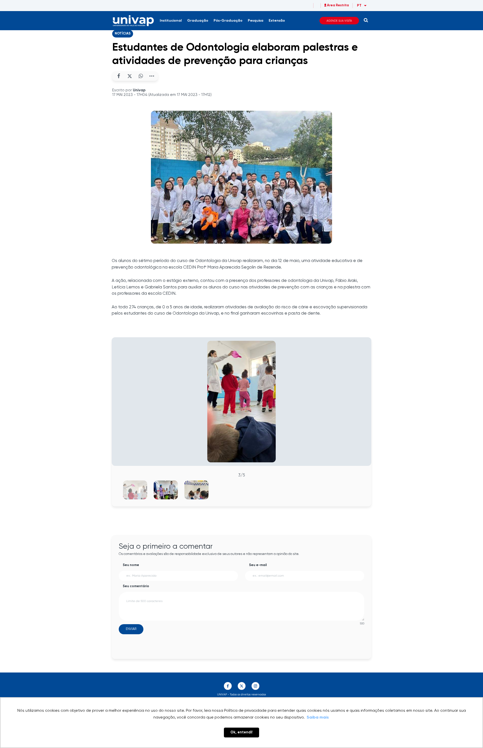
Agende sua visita (339, 20)
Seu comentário (136, 586)
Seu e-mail (258, 565)
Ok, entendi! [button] (241, 732)
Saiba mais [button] (318, 718)
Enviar (131, 629)
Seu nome (131, 565)
